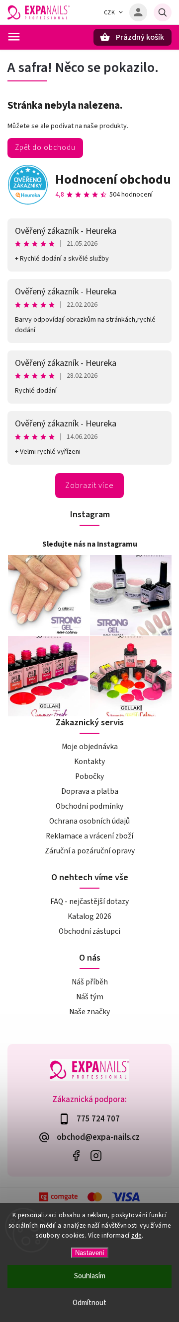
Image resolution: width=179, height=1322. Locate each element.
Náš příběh (90, 981)
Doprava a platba (89, 791)
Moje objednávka (90, 746)
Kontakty (89, 761)
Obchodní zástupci (89, 931)
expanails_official (96, 1156)
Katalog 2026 (89, 916)
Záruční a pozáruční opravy (90, 850)
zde (136, 1235)
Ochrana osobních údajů (89, 821)
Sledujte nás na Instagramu (89, 544)
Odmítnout (89, 1303)
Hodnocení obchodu (113, 179)
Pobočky (89, 776)
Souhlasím (89, 1276)
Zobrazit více (89, 485)
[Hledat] (163, 12)
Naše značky (89, 1011)
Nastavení (89, 1252)
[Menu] (13, 36)
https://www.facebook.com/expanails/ (76, 1156)
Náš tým (89, 996)
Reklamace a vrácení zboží (89, 836)
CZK (109, 12)
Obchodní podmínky (89, 806)
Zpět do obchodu (45, 147)
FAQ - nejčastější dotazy (89, 901)
